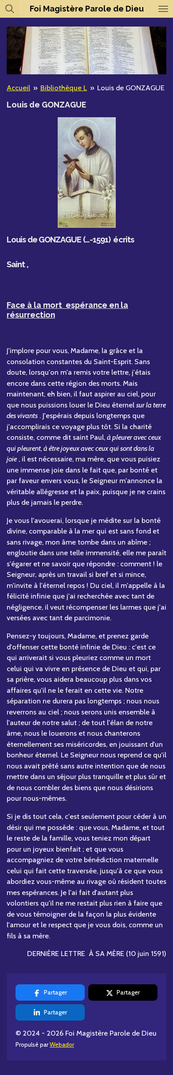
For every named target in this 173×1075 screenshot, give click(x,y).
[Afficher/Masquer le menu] (163, 9)
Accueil (18, 87)
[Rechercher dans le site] (10, 9)
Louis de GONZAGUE (131, 87)
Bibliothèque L (63, 87)
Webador (62, 1044)
